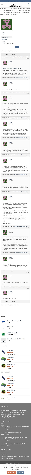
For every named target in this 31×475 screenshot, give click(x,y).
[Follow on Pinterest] (13, 416)
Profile (3, 32)
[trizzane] (6, 25)
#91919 (27, 119)
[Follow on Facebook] (2, 416)
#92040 (27, 79)
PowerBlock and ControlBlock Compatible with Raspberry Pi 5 (17, 427)
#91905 (27, 156)
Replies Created (5, 37)
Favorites (3, 41)
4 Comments (9, 440)
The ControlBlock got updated (13, 432)
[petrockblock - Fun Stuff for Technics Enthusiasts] (15, 5)
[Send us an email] (10, 416)
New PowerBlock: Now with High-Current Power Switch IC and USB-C (16, 438)
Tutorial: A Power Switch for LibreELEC (15, 443)
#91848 (27, 253)
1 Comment (9, 429)
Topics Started (4, 35)
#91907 (27, 139)
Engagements (4, 39)
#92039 (27, 93)
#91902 (27, 176)
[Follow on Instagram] (5, 416)
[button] (2, 5)
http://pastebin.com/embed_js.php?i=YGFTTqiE (12, 68)
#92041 (27, 58)
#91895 (27, 193)
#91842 (27, 288)
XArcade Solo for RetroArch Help (20, 56)
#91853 (27, 227)
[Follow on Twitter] (8, 416)
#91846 (27, 272)
